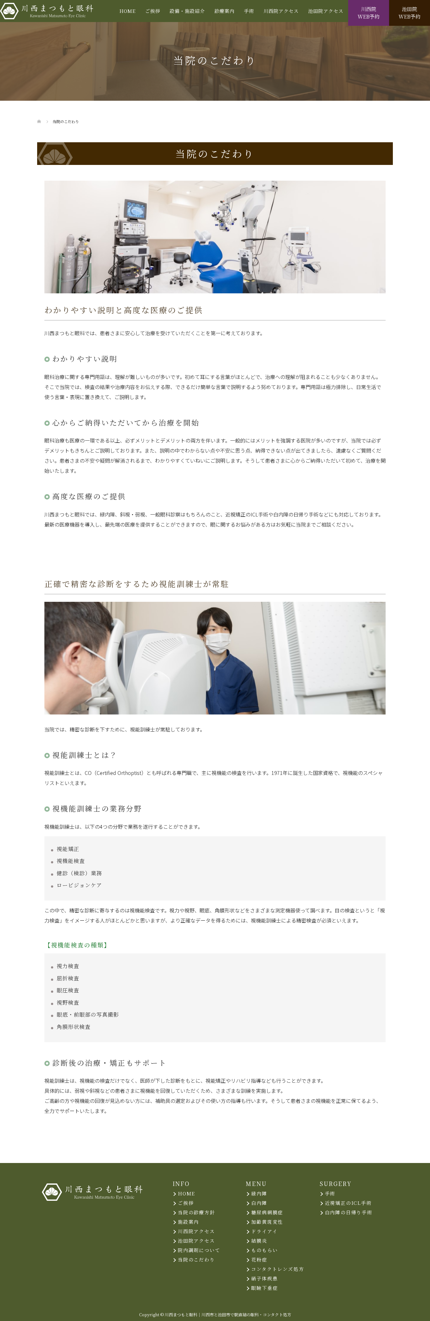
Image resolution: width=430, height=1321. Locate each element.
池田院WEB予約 (410, 12)
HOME (127, 11)
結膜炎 (259, 1240)
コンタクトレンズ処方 (277, 1269)
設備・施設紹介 (187, 11)
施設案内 (188, 1221)
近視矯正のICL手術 (348, 1203)
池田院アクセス (325, 11)
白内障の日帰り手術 (348, 1212)
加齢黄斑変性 (267, 1221)
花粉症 (259, 1259)
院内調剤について (199, 1250)
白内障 (259, 1203)
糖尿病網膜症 (267, 1212)
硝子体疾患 (264, 1278)
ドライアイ (264, 1231)
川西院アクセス (281, 11)
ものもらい (264, 1250)
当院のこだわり (196, 1259)
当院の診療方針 (196, 1212)
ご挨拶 (152, 11)
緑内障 (259, 1193)
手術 (330, 1193)
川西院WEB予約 (369, 12)
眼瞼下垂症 (264, 1287)
